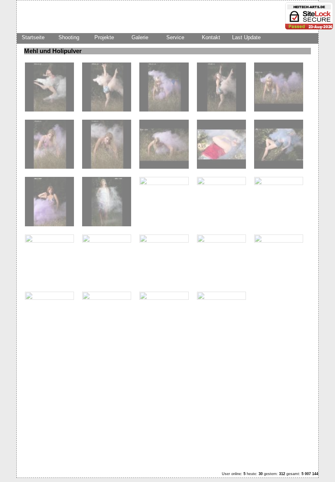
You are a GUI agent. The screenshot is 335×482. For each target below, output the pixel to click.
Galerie (140, 37)
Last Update (246, 37)
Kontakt (211, 37)
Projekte (104, 37)
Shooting (68, 37)
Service (175, 37)
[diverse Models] (49, 110)
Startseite (33, 37)
